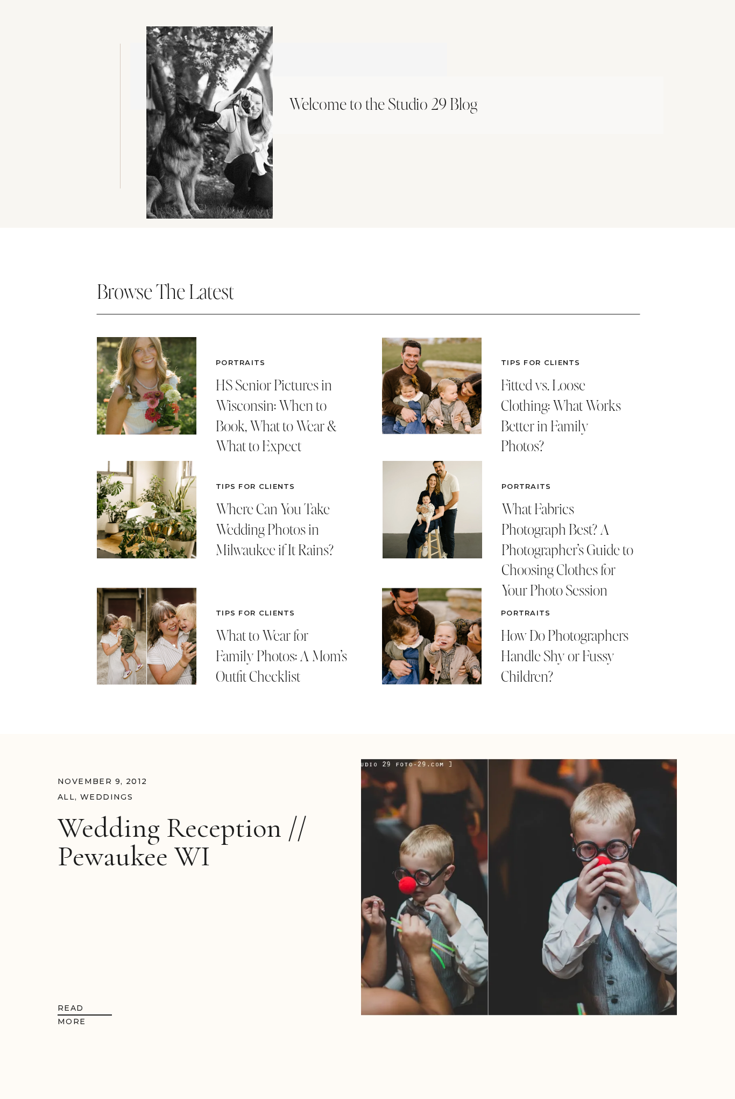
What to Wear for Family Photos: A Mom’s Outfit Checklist (281, 656)
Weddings (106, 797)
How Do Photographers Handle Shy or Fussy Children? (564, 656)
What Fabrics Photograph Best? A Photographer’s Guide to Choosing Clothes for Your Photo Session (567, 549)
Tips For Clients (255, 486)
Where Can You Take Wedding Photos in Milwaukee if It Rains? (275, 529)
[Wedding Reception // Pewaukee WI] (519, 887)
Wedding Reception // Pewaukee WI (182, 841)
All (66, 797)
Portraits (241, 362)
